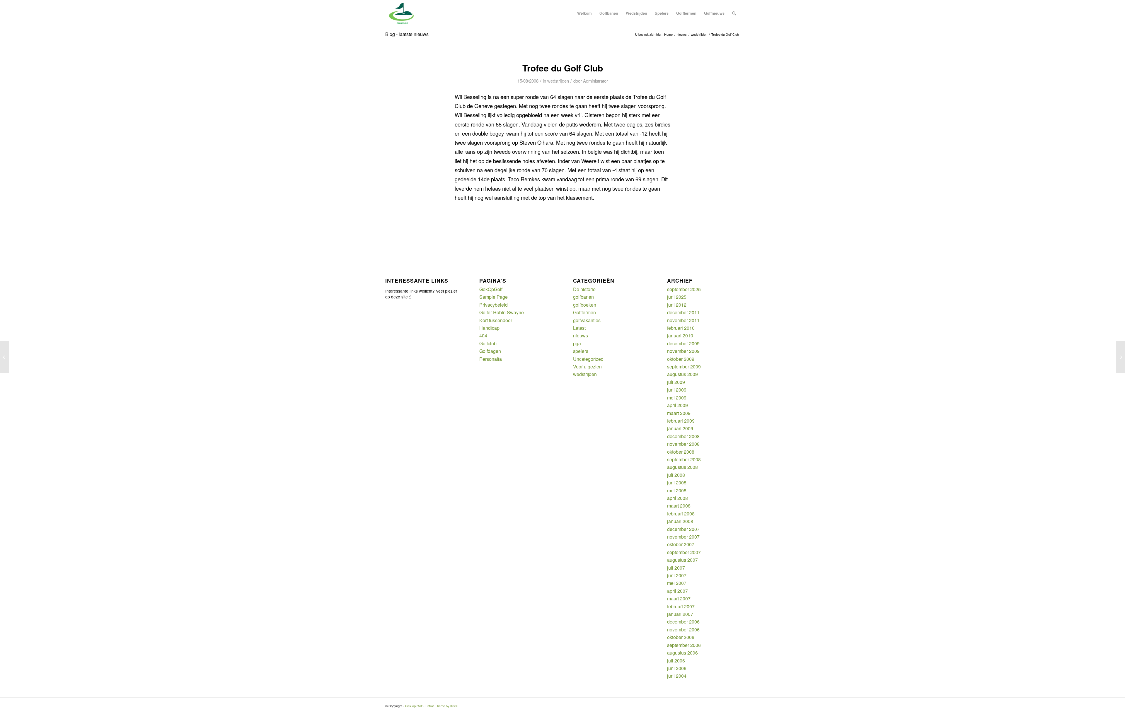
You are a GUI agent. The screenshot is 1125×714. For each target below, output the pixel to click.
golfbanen (583, 296)
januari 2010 (680, 335)
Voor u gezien (587, 366)
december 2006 (683, 621)
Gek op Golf (413, 705)
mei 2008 (676, 490)
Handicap (489, 327)
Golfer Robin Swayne (501, 312)
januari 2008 (680, 521)
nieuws (580, 335)
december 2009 (683, 343)
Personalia (490, 359)
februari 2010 (681, 327)
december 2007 (683, 529)
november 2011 (683, 320)
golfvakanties (587, 320)
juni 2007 (676, 575)
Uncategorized (588, 359)
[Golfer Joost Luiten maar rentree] (4, 357)
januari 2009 (680, 428)
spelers (580, 351)
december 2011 (683, 312)
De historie (584, 289)
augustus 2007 (682, 559)
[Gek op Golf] (402, 13)
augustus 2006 (682, 652)
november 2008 (683, 443)
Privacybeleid (493, 304)
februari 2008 (681, 513)
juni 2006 (676, 668)
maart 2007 (679, 598)
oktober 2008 (680, 451)
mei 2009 (676, 397)
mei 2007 (676, 583)
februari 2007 (681, 606)
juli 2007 (676, 567)
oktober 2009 (680, 359)
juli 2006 (676, 660)
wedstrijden (558, 81)
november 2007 (683, 536)
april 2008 (677, 498)
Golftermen (584, 312)
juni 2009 (676, 389)
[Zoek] (734, 13)
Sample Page (493, 296)
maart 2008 (679, 505)
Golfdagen (490, 351)
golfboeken (584, 304)
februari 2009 (681, 420)
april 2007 (677, 590)
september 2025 (684, 289)
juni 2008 (676, 482)
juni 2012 (676, 304)
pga (577, 343)
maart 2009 (679, 413)
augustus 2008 (682, 467)
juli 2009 (676, 382)
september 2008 (684, 459)
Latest (579, 327)
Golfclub (488, 343)
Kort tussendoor (495, 320)
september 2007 (684, 552)
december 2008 (683, 436)
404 (483, 335)
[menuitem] (584, 13)
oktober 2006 (680, 637)
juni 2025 (676, 296)
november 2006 (683, 629)
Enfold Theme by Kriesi (441, 705)
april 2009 (677, 405)
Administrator (595, 81)
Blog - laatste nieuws (407, 34)
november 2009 (683, 351)
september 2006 (684, 645)
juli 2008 (676, 475)
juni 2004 (676, 675)
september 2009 (684, 366)
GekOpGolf (490, 289)
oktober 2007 (680, 544)
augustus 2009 (682, 374)
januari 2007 (680, 614)
